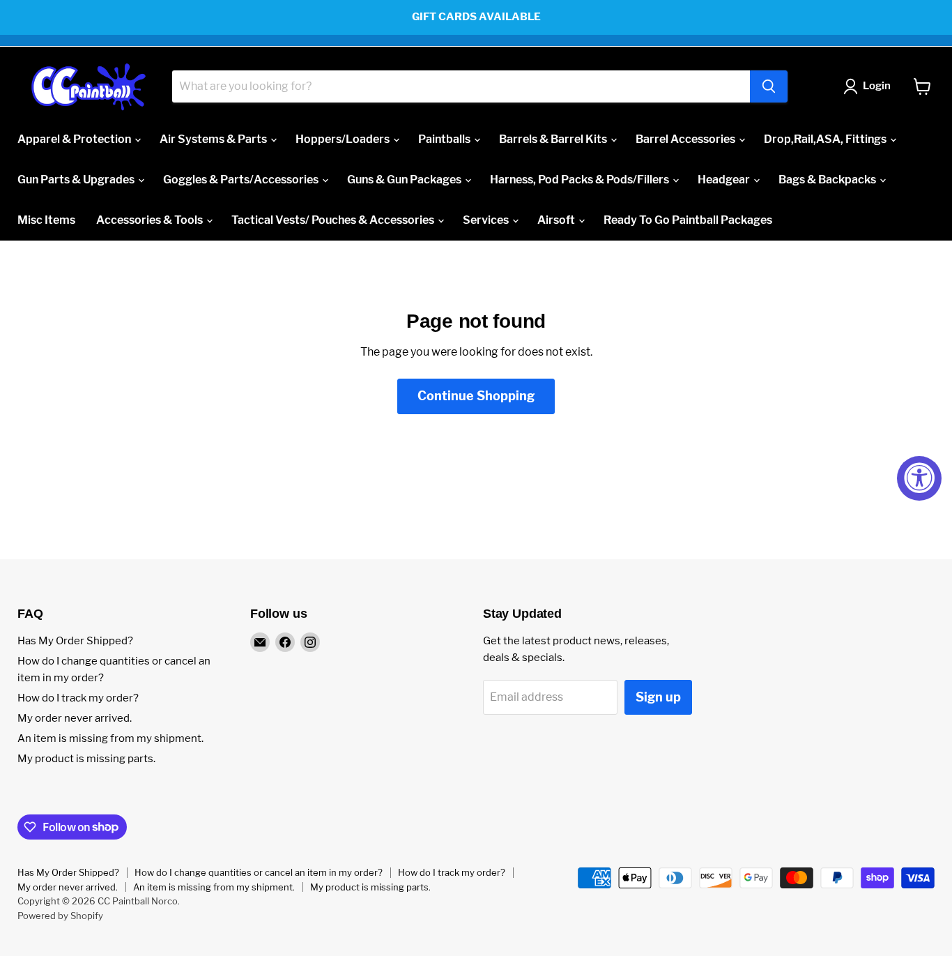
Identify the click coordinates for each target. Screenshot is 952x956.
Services (487, 220)
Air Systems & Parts (214, 139)
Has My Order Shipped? (75, 641)
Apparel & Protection (75, 139)
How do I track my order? (78, 698)
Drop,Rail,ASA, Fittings (826, 139)
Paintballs (445, 139)
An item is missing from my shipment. (110, 738)
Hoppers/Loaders (343, 139)
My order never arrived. (74, 718)
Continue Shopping (476, 395)
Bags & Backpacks (828, 179)
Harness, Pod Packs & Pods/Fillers (580, 179)
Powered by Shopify (60, 915)
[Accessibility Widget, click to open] (919, 478)
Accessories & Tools (150, 220)
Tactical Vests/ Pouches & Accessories (333, 220)
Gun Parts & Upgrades (77, 179)
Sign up (658, 697)
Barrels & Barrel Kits (554, 139)
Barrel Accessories (686, 139)
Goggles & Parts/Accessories (242, 179)
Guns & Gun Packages (405, 179)
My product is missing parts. (86, 758)
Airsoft (557, 220)
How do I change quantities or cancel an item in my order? (259, 872)
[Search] (769, 86)
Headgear (725, 179)
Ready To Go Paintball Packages (688, 220)
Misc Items (46, 220)
